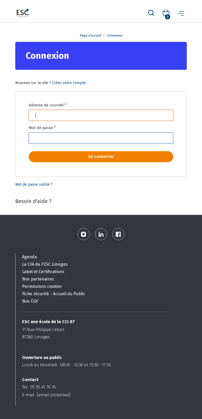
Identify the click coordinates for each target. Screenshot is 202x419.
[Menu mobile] (181, 13)
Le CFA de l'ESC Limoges (45, 264)
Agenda (29, 256)
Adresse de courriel (46, 105)
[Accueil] (23, 13)
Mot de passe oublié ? (34, 184)
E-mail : (46, 394)
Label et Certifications (43, 271)
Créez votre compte (69, 83)
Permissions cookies (42, 286)
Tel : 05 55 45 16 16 (39, 387)
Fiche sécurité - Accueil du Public (53, 293)
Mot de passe (41, 127)
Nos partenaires (38, 279)
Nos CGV (30, 301)
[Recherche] (151, 13)
